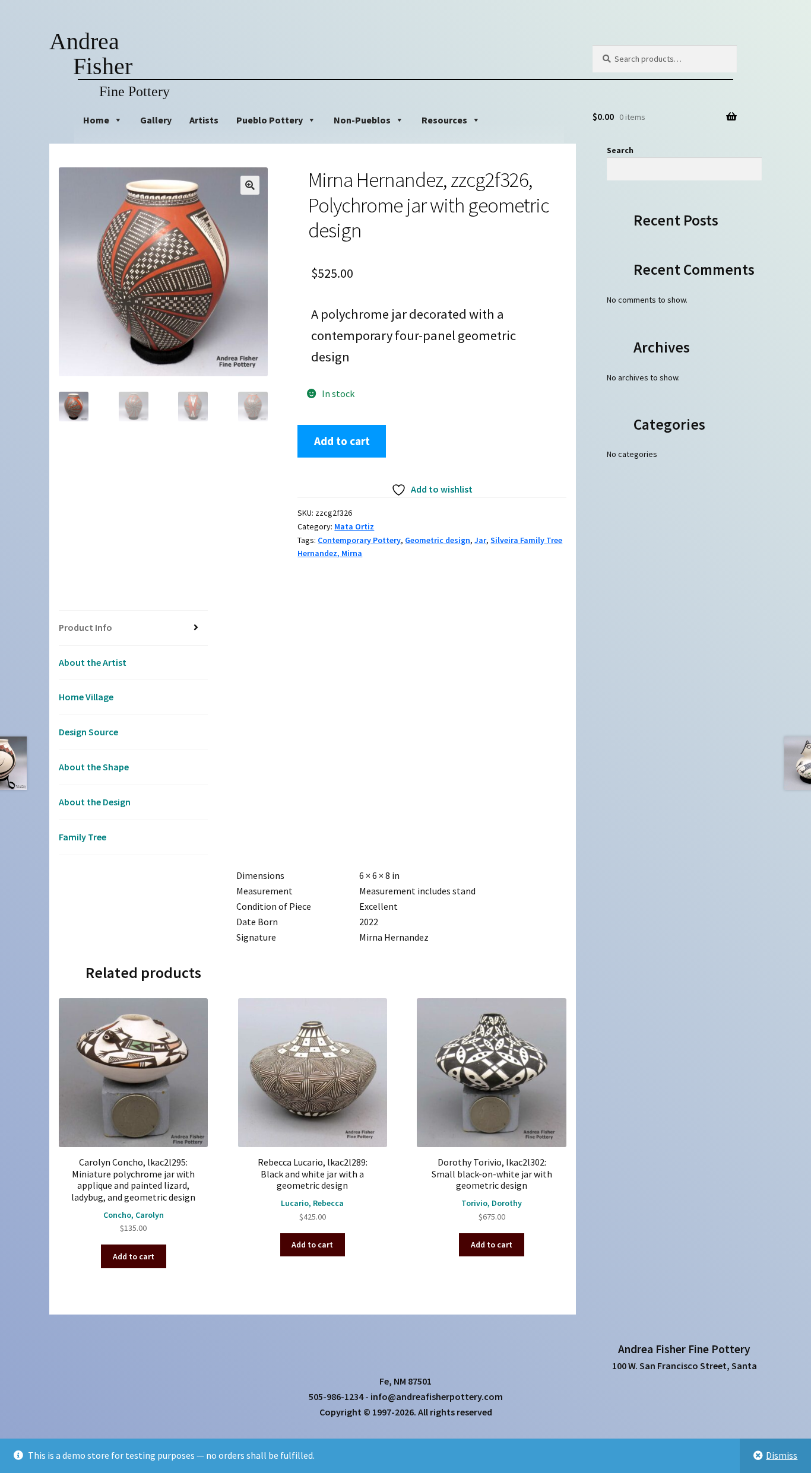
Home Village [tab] (86, 697)
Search (620, 150)
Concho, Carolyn (133, 1214)
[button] (249, 185)
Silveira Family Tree (526, 540)
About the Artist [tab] (92, 662)
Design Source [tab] (88, 732)
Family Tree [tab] (82, 837)
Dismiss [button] (781, 1455)
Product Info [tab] (85, 627)
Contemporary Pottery (359, 540)
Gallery (156, 120)
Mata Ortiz (354, 526)
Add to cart (342, 441)
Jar (480, 540)
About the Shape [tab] (94, 767)
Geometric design (437, 540)
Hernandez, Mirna (329, 553)
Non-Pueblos (362, 120)
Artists (203, 120)
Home (96, 120)
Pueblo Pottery (269, 120)
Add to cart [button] (133, 1256)
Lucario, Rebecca (312, 1203)
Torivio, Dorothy (491, 1203)
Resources (444, 120)
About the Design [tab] (95, 802)
